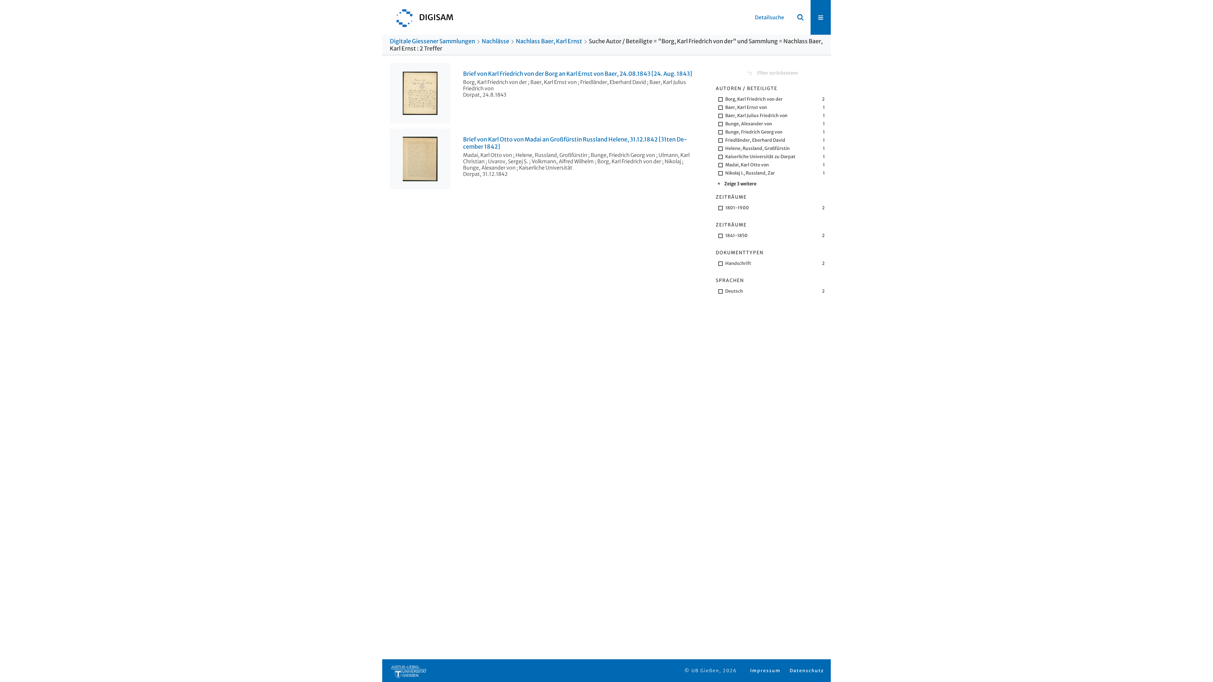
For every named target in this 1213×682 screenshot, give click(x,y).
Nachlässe (495, 41)
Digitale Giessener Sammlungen (432, 41)
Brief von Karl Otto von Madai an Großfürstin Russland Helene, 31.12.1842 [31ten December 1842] (575, 143)
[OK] (800, 17)
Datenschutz (807, 670)
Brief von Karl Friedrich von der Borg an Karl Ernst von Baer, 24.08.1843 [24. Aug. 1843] (577, 73)
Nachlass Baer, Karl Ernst (549, 41)
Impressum (765, 670)
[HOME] (421, 17)
